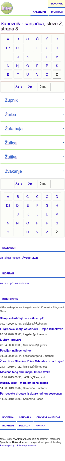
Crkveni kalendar (48, 417)
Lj (47, 56)
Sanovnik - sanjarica (22, 23)
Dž (8, 47)
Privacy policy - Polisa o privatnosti (18, 445)
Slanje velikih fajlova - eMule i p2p (22, 318)
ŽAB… (20, 86)
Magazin (24, 425)
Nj (18, 65)
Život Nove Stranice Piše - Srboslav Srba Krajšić (32, 361)
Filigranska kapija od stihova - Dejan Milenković (31, 329)
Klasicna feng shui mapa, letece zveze (25, 372)
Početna (8, 417)
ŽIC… (32, 86)
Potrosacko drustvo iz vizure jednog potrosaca (31, 393)
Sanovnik (56, 3)
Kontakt (41, 425)
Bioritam (57, 11)
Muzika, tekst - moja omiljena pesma (24, 383)
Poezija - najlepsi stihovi (16, 350)
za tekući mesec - (19, 257)
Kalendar (39, 11)
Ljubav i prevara (10, 340)
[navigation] (6, 8)
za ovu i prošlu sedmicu (14, 283)
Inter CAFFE (10, 298)
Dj (18, 47)
